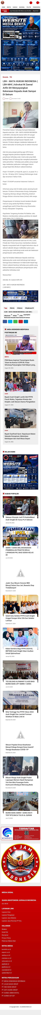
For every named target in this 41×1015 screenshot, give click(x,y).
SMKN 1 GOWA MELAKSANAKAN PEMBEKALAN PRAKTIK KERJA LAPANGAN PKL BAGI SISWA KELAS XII (19, 551)
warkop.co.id (6, 955)
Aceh (6, 393)
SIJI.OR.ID (5, 904)
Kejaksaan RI (30, 308)
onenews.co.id (6, 958)
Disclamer (5, 935)
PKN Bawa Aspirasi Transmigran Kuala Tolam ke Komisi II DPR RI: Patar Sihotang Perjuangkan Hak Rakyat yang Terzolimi (20, 362)
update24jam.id (7, 973)
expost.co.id (6, 952)
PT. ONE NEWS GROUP (9, 987)
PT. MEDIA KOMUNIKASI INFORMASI (13, 981)
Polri (15, 315)
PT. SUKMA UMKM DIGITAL (10, 993)
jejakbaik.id (5, 964)
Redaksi (4, 929)
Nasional (22, 7)
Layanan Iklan (6, 912)
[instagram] (12, 896)
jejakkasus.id (6, 967)
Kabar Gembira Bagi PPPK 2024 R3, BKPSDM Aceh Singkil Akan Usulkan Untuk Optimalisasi (19, 651)
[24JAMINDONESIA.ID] (2, 4)
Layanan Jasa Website (9, 918)
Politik (29, 7)
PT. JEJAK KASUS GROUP (10, 984)
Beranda (5, 77)
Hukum (20, 308)
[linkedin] (26, 321)
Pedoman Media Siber (9, 941)
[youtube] (15, 896)
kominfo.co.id (6, 949)
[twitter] (10, 321)
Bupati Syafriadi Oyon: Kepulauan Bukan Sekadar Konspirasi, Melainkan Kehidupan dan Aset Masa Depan (20, 436)
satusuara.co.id (7, 961)
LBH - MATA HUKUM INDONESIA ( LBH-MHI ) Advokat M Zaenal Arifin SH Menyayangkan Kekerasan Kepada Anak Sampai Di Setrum (18, 312)
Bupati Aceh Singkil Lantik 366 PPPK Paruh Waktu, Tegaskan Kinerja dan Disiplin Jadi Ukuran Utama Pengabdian (20, 399)
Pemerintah (36, 7)
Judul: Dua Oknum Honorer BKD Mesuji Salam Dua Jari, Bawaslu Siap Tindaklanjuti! (20, 585)
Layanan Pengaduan (8, 915)
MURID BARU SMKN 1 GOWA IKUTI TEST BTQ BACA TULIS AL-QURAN (19, 814)
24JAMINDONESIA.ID (25, 1007)
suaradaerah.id (6, 970)
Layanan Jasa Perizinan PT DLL (12, 921)
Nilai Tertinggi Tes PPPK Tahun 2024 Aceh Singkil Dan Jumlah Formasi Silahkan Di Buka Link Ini (20, 714)
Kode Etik (5, 932)
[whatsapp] (15, 321)
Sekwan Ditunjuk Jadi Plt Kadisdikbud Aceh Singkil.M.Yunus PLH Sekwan (20, 518)
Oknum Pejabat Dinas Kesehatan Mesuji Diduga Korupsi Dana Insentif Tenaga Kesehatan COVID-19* (19, 747)
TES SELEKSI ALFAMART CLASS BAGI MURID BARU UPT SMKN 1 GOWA (20, 682)
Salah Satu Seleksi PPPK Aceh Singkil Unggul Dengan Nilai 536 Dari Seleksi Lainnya (20, 618)
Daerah (15, 7)
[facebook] (5, 321)
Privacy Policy (6, 938)
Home (3, 7)
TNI (11, 77)
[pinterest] (20, 321)
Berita (9, 7)
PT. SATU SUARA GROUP (10, 990)
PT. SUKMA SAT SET (8, 996)
